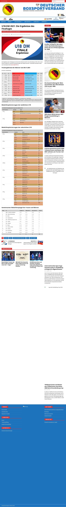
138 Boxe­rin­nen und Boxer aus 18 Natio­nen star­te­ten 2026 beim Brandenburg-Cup (54, 386)
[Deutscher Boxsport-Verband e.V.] (33, 20)
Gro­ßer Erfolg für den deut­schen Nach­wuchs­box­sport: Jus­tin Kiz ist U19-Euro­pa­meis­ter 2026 (54, 46)
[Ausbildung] (54, 105)
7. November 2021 (6, 34)
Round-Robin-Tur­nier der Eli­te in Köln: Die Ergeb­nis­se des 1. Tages (8, 263)
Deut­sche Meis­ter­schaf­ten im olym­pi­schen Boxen (53, 409)
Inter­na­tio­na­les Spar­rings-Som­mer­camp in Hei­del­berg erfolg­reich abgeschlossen (54, 267)
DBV (11, 238)
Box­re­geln (44, 21)
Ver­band (9, 21)
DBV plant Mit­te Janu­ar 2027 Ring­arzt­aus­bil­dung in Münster (54, 115)
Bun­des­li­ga (46, 411)
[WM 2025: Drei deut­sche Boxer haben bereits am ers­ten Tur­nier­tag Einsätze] (22, 256)
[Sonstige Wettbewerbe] (54, 335)
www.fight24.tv (14, 65)
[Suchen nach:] (58, 1)
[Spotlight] (54, 216)
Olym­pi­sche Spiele (47, 415)
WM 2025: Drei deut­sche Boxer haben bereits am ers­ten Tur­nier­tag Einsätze (22, 264)
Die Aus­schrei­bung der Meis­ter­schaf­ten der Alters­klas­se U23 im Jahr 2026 (54, 84)
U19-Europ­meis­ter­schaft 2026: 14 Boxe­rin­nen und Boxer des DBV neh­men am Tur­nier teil (54, 150)
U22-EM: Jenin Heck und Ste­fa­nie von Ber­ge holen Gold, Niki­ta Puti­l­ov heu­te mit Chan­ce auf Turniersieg (36, 264)
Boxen (6, 238)
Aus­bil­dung (36, 21)
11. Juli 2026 (48, 389)
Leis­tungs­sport (18, 21)
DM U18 (23, 34)
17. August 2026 (49, 88)
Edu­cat (3, 420)
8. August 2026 (48, 271)
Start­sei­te (3, 21)
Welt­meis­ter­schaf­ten (48, 413)
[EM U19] (54, 35)
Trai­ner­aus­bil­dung (5, 422)
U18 (28, 238)
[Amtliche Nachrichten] (54, 74)
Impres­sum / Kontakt (6, 413)
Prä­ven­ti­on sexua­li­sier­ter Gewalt (50, 422)
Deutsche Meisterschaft (17, 34)
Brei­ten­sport (28, 21)
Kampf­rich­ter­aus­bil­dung (6, 424)
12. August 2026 (49, 153)
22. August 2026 (49, 51)
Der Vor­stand (4, 409)
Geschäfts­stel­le (5, 411)
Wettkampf (28, 34)
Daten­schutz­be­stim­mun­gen (7, 430)
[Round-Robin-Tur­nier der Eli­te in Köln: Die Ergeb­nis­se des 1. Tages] (8, 256)
